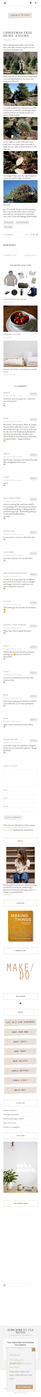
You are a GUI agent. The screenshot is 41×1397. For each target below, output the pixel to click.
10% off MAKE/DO (24, 1387)
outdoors (22, 222)
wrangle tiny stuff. (11, 1114)
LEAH (6, 671)
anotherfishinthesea (15, 573)
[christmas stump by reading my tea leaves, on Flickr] (20, 173)
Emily (6, 454)
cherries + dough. (12, 334)
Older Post (30, 255)
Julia (6, 646)
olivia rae (9, 531)
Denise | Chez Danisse (14, 625)
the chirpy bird (12, 498)
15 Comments (8, 235)
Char (6, 477)
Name (6, 790)
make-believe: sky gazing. (15, 299)
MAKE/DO (15, 1363)
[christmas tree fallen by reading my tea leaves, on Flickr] (20, 139)
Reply (33, 394)
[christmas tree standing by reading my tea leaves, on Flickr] (20, 105)
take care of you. (10, 1123)
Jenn (5, 418)
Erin (5, 695)
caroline (8, 552)
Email (5, 798)
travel (8, 227)
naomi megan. (10, 739)
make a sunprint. (10, 1110)
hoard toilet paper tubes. (13, 1118)
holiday (8, 222)
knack (6, 392)
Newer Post (10, 255)
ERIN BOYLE (9, 245)
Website (6, 806)
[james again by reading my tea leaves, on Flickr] (20, 74)
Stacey (7, 601)
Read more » (8, 894)
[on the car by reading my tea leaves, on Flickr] (20, 202)
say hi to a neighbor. (11, 1127)
